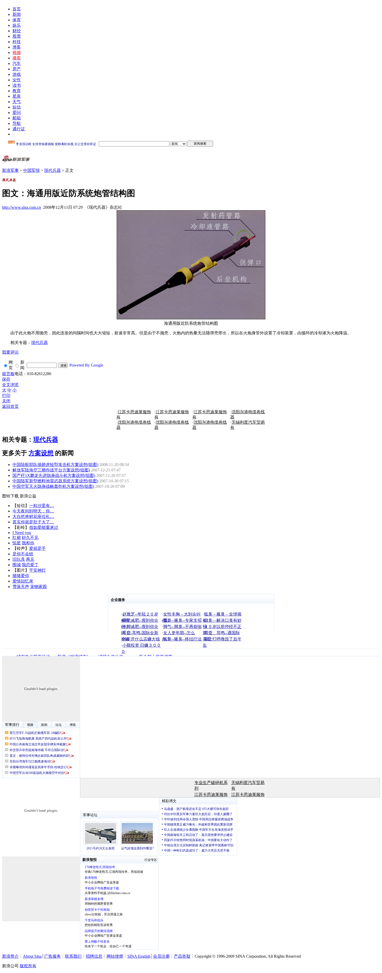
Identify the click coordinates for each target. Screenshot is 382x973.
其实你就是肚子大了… (33, 522)
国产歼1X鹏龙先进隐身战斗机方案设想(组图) (53, 475)
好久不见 (30, 537)
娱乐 (16, 25)
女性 (16, 80)
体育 (16, 20)
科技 (16, 41)
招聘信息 (94, 956)
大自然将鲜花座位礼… (33, 516)
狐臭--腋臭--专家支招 (182, 620)
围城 (16, 565)
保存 (6, 379)
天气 (16, 101)
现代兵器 (52, 170)
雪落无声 (20, 586)
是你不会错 (22, 554)
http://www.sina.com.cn (21, 207)
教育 (16, 91)
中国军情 (31, 170)
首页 (16, 9)
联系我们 (73, 956)
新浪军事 (10, 170)
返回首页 (10, 406)
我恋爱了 (30, 565)
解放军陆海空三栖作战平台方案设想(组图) (51, 470)
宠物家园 (38, 586)
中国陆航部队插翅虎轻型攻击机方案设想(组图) (55, 464)
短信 (16, 107)
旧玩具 (18, 559)
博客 (16, 47)
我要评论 (10, 352)
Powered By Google (86, 365)
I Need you (21, 532)
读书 (16, 85)
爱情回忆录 (22, 581)
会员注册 (161, 956)
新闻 (16, 14)
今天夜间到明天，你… (33, 511)
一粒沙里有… (41, 505)
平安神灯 (37, 570)
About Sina (32, 956)
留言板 (8, 373)
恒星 (16, 543)
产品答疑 (182, 956)
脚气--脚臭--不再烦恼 (182, 626)
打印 (6, 395)
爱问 (16, 112)
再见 (30, 559)
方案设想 (41, 453)
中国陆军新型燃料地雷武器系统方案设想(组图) (55, 481)
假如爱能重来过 (43, 527)
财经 (16, 31)
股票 (16, 36)
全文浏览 (10, 384)
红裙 (16, 537)
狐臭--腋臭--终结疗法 (182, 639)
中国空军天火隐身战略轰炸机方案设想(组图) (53, 486)
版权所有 (28, 966)
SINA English (138, 956)
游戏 (16, 74)
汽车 (16, 63)
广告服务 (52, 956)
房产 (16, 69)
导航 (16, 123)
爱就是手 (37, 548)
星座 (16, 96)
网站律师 (115, 956)
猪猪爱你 (20, 575)
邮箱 (16, 118)
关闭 (6, 401)
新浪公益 (28, 496)
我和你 (28, 543)
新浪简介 (10, 956)
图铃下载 (10, 496)
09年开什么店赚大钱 (141, 639)
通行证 (18, 129)
